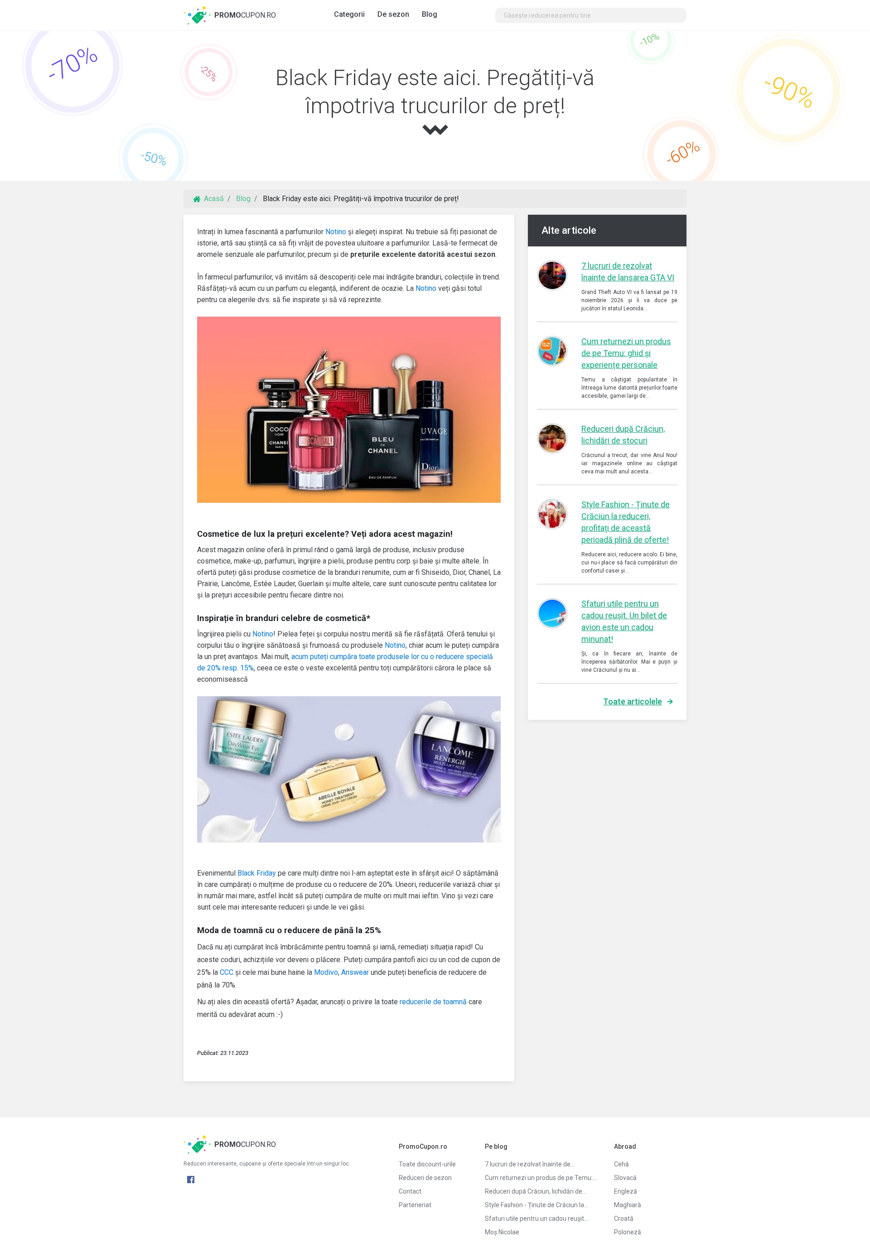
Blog (429, 14)
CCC (226, 972)
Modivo (326, 972)
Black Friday (256, 873)
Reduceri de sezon (425, 1177)
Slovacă (625, 1177)
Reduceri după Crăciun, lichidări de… (535, 1191)
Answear (355, 972)
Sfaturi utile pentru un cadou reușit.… (537, 1218)
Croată (623, 1218)
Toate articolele (632, 701)
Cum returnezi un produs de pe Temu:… (541, 1177)
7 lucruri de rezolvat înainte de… (530, 1164)
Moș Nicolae (502, 1232)
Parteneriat (415, 1205)
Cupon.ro (245, 15)
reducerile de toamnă (433, 1001)
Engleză (625, 1191)
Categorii (349, 14)
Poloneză (627, 1232)
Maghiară (627, 1205)
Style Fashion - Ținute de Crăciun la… (536, 1205)
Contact (410, 1191)
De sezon (393, 14)
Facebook (190, 1179)
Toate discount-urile (427, 1164)
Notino (335, 231)
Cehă (621, 1164)
